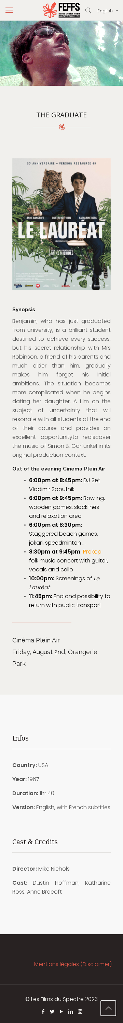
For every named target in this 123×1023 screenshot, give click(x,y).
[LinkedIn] (70, 1011)
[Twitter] (52, 1011)
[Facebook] (43, 1011)
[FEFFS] (61, 10)
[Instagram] (80, 1011)
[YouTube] (61, 1011)
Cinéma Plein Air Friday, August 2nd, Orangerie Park (54, 652)
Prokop (92, 552)
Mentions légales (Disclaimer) (73, 964)
